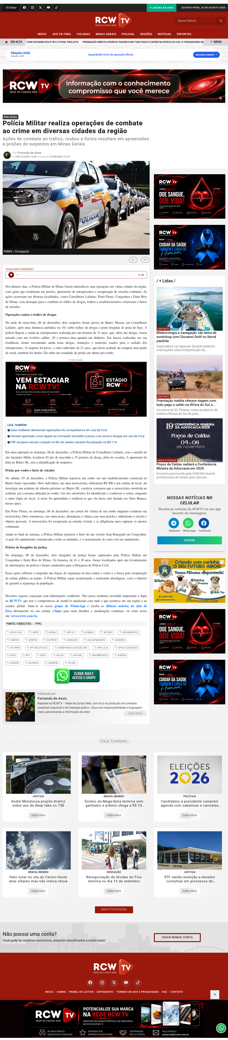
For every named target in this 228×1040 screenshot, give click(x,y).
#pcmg (108, 632)
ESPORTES (184, 34)
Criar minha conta (177, 937)
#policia (102, 647)
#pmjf (52, 632)
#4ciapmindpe (96, 640)
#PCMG (77, 655)
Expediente (105, 991)
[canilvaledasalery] (189, 580)
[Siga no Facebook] (24, 7)
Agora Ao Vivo (163, 7)
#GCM (59, 655)
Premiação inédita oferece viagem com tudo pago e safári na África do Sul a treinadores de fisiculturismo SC (141, 42)
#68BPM (53, 663)
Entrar (12, 7)
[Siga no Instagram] (32, 7)
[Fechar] (214, 994)
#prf (35, 632)
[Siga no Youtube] (48, 7)
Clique (57, 610)
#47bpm (51, 640)
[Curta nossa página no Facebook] (90, 983)
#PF (27, 655)
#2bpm (32, 640)
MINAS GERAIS (107, 34)
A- (133, 259)
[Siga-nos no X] (114, 983)
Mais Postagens (114, 909)
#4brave (71, 640)
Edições (147, 34)
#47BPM (33, 663)
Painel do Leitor (81, 991)
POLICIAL (130, 34)
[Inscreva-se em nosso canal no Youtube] (126, 983)
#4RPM (121, 655)
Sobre (61, 991)
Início (43, 34)
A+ (145, 259)
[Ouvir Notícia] (11, 275)
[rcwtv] (114, 86)
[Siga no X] (40, 7)
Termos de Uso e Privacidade (137, 991)
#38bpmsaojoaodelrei (72, 647)
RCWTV (16, 600)
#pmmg (89, 632)
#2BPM (14, 663)
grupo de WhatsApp (70, 605)
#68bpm (120, 640)
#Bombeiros (100, 655)
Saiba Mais (135, 713)
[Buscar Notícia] (220, 21)
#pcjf (70, 632)
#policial (16, 632)
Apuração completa (205, 55)
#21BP (72, 663)
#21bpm (15, 647)
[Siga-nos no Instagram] (102, 983)
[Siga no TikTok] (56, 7)
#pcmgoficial (38, 647)
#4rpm (14, 640)
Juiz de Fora (63, 34)
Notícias (166, 34)
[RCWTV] (114, 20)
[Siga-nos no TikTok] (138, 983)
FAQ (164, 991)
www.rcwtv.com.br (24, 615)
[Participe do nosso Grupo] (76, 677)
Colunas (85, 34)
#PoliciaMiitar (127, 647)
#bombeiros (130, 632)
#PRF (43, 655)
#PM (12, 655)
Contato (176, 991)
